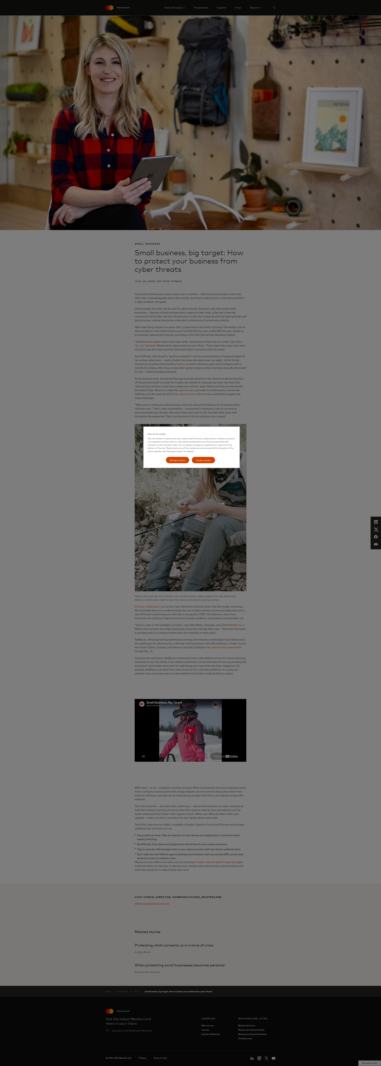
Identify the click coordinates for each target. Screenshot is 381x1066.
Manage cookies (177, 460)
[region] (191, 447)
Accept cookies (203, 460)
